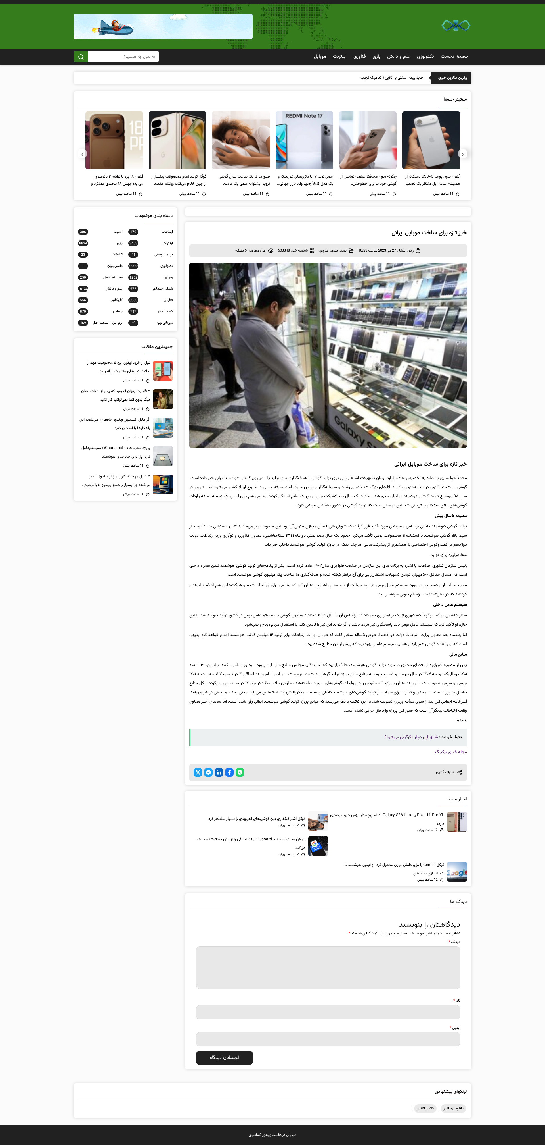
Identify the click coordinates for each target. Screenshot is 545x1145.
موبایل (320, 56)
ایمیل (455, 1028)
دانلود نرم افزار (453, 1108)
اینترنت (340, 56)
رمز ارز (151, 277)
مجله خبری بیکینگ (451, 752)
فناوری (359, 56)
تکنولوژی (425, 56)
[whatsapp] (240, 772)
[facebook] (229, 772)
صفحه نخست (454, 56)
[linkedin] (219, 772)
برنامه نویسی (152, 254)
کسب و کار (151, 311)
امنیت (101, 232)
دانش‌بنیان (102, 266)
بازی (376, 56)
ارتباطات (151, 232)
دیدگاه (454, 942)
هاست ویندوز (272, 1135)
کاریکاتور (101, 300)
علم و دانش (398, 56)
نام (456, 1001)
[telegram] (208, 772)
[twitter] (198, 772)
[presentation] (462, 153)
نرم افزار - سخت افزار (101, 323)
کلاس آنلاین (425, 1108)
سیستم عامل (101, 277)
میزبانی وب (152, 323)
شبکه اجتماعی (151, 289)
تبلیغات (102, 254)
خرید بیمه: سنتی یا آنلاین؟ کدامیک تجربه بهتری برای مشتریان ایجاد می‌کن (367, 78)
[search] (81, 56)
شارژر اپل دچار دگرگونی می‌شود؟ (411, 737)
